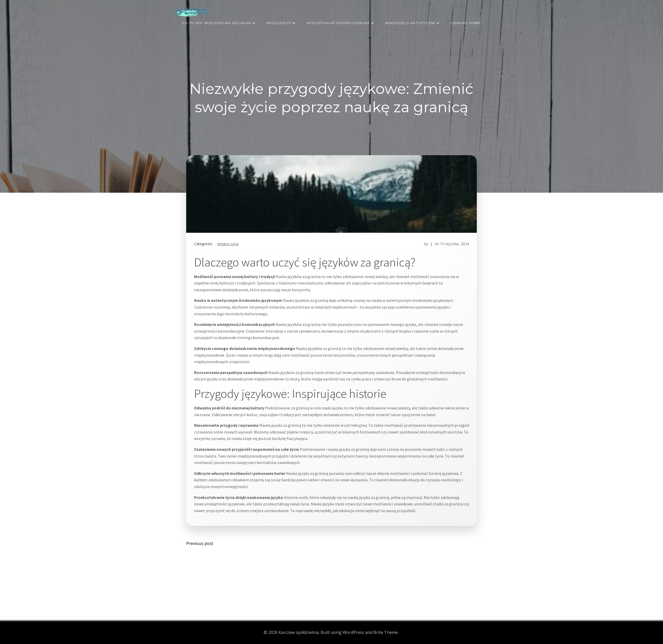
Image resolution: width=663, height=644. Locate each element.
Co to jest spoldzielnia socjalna (216, 23)
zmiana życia (228, 243)
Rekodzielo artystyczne (410, 23)
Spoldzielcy (279, 23)
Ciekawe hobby (466, 23)
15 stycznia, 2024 (454, 243)
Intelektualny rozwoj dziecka (338, 23)
